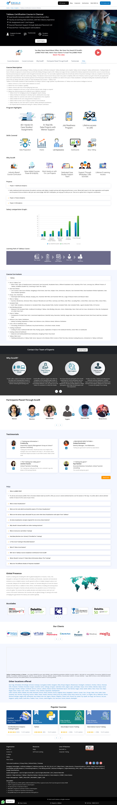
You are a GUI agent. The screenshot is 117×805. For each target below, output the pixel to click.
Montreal (11, 696)
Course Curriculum (27, 61)
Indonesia (49, 694)
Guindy (88, 674)
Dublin (100, 692)
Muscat (106, 694)
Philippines (59, 696)
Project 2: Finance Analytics (17, 198)
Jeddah (65, 694)
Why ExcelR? (40, 61)
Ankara (45, 692)
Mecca (95, 694)
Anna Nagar (30, 674)
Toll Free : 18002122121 (93, 803)
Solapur (19, 690)
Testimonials (31, 33)
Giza (16, 694)
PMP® (20, 777)
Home (8, 8)
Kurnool (34, 688)
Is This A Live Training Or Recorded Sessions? (22, 542)
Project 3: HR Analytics (16, 203)
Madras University (30, 677)
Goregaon (52, 687)
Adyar (51, 674)
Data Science (68, 775)
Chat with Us (10, 801)
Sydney (16, 698)
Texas (36, 698)
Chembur (94, 685)
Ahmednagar (25, 685)
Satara (14, 690)
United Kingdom (48, 698)
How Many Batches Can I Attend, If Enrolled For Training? (26, 536)
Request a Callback (56, 803)
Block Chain (61, 766)
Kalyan (100, 687)
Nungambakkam (61, 674)
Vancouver (58, 698)
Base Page (11, 685)
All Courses (62, 3)
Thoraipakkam (14, 676)
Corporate (77, 3)
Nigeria (48, 696)
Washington (74, 698)
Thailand (32, 698)
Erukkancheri (108, 676)
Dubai (103, 692)
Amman (41, 692)
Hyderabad (58, 687)
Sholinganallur (25, 676)
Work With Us (94, 3)
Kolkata (90, 687)
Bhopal (63, 685)
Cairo (84, 692)
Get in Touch (82, 350)
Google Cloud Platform (12, 770)
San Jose (103, 696)
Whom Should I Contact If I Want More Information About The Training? (30, 558)
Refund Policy (33, 763)
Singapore (11, 698)
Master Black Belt (59, 772)
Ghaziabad (26, 687)
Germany (20, 694)
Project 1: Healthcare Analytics (18, 185)
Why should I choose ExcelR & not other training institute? (26, 525)
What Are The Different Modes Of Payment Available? (25, 563)
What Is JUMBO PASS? (16, 491)
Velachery (55, 676)
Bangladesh (70, 692)
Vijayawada (48, 690)
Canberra (75, 692)
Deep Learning (16, 775)
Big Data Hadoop (32, 775)
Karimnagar (12, 688)
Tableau (12, 278)
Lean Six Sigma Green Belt (26, 772)
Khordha (17, 688)
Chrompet (77, 676)
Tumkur (27, 690)
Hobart (40, 694)
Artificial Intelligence (26, 766)
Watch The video (59, 55)
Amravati (31, 685)
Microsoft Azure (99, 768)
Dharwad (104, 685)
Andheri (49, 685)
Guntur (42, 687)
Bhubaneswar (74, 685)
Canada (80, 692)
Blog (71, 3)
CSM (44, 777)
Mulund (49, 688)
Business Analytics (44, 775)
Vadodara (42, 690)
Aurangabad (43, 685)
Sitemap (40, 763)
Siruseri (36, 676)
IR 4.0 (51, 766)
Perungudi (108, 674)
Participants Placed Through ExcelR (57, 61)
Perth (67, 696)
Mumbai (53, 688)
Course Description (13, 61)
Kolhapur (22, 688)
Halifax (36, 694)
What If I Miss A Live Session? (18, 547)
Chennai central (97, 676)
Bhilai (59, 685)
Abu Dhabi (29, 692)
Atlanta (19, 692)
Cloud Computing (88, 768)
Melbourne (100, 694)
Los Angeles (90, 694)
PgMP (39, 777)
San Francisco (97, 696)
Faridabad (20, 687)
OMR (81, 674)
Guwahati (37, 687)
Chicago (88, 692)
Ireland (55, 694)
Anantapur (37, 685)
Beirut (64, 692)
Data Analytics (55, 775)
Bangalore (54, 685)
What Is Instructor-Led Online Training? (21, 531)
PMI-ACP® (26, 777)
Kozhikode (28, 688)
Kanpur (82, 687)
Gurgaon (32, 687)
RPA (77, 768)
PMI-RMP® (34, 777)
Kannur (104, 687)
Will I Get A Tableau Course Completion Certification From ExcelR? (28, 552)
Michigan (16, 696)
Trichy (37, 690)
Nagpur (77, 688)
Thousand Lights (42, 674)
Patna (93, 688)
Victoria (63, 698)
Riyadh (85, 696)
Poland (64, 696)
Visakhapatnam (56, 690)
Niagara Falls (22, 696)
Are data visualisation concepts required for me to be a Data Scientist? (30, 520)
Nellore (89, 688)
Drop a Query (23, 803)
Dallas (92, 692)
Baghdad (60, 692)
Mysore (65, 688)
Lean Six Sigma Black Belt (42, 772)
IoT (55, 766)
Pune (101, 688)
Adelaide (24, 692)
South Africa (26, 698)
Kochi (86, 687)
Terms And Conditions (12, 763)
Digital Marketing (70, 768)
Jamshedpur (77, 687)
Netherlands (30, 696)
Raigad (10, 690)
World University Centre (16, 677)
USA (54, 698)
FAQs (83, 61)
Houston (31, 694)
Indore (63, 687)
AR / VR (47, 766)
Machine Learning (38, 766)
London (84, 694)
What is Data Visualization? (17, 503)
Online (10, 692)
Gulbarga (47, 687)
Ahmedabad (18, 685)
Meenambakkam (66, 676)
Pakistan (53, 696)
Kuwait (69, 694)
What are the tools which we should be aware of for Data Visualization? (30, 509)
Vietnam (68, 698)
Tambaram (45, 676)
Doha (96, 692)
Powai (97, 688)
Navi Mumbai (71, 688)
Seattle (21, 698)
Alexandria (35, 692)
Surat (22, 690)
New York (43, 696)
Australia (15, 692)
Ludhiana (44, 688)
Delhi (10, 687)
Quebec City (80, 696)
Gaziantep (11, 694)
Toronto (41, 698)
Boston (55, 692)
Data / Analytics (15, 8)
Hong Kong (26, 694)
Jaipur (71, 687)
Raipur (104, 688)
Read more (106, 477)
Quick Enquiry (41, 41)
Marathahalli (59, 688)
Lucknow (38, 688)
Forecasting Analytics (31, 768)
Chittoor (99, 685)
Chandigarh (81, 685)
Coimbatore (88, 685)
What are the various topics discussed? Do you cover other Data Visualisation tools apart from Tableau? (39, 514)
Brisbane (50, 692)
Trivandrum (32, 690)
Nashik (85, 688)
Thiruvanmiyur (98, 674)
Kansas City (78, 694)
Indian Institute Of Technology (45, 677)
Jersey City (60, 694)
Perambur (72, 674)
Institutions (85, 3)
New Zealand (37, 696)
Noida (81, 688)
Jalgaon (68, 687)
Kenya (73, 694)
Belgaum (67, 685)
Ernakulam (15, 687)
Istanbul (45, 694)
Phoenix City (73, 696)
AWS (81, 768)
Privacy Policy (24, 763)
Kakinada (95, 687)
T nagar (87, 676)
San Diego (90, 696)
